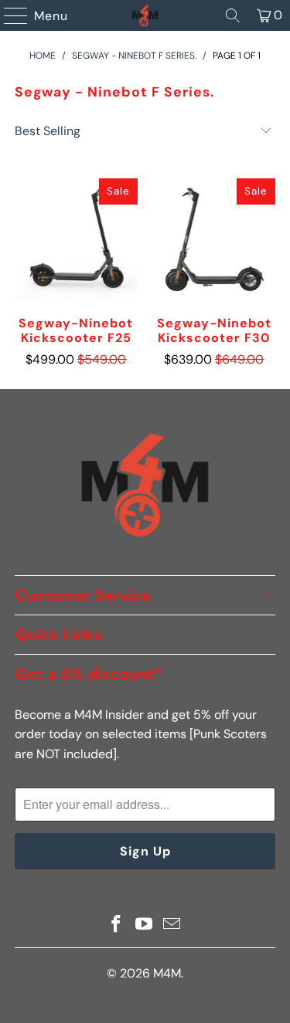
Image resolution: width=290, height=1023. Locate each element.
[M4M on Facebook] (116, 925)
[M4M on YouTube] (144, 925)
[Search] (232, 15)
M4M (167, 973)
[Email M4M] (171, 925)
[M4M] (145, 15)
